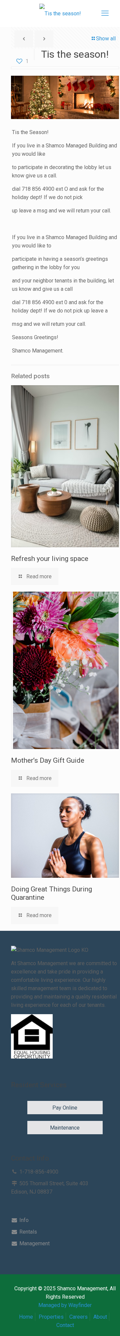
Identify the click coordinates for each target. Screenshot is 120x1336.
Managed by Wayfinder (65, 1305)
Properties (51, 1317)
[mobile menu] (105, 13)
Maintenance (65, 1128)
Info (23, 1220)
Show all (106, 38)
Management (34, 1243)
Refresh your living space (49, 559)
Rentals (27, 1232)
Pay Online (64, 1108)
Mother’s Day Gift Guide (47, 760)
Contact (65, 1325)
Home (26, 1317)
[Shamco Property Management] (60, 13)
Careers (78, 1317)
